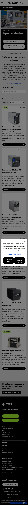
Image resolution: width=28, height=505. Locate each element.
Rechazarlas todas (8, 260)
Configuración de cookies (14, 254)
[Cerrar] (24, 241)
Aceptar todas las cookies (19, 260)
